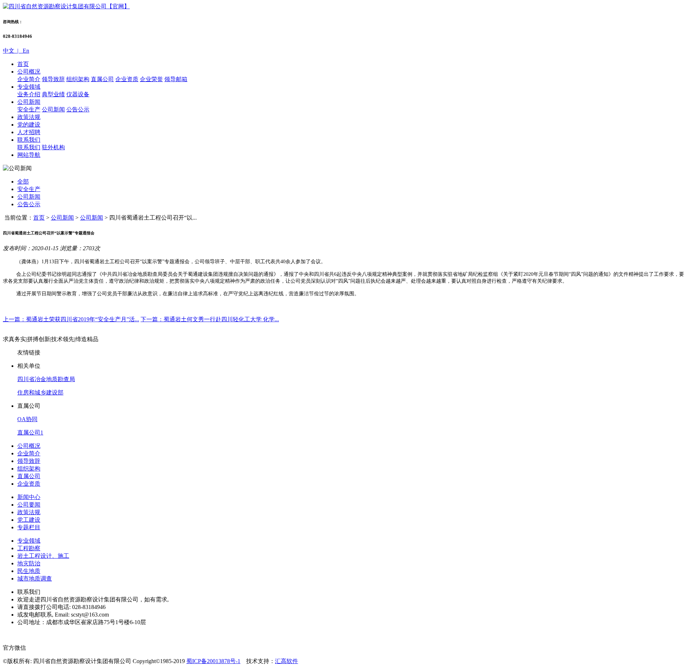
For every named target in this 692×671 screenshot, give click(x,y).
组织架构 (77, 79)
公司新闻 (28, 102)
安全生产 (28, 109)
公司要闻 (28, 505)
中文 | (12, 51)
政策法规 (28, 117)
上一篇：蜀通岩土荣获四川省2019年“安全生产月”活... (71, 319)
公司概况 (28, 72)
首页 (23, 64)
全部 (23, 181)
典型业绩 (53, 94)
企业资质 (126, 79)
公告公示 (77, 109)
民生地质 (28, 571)
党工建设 (28, 520)
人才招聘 (28, 132)
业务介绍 (28, 94)
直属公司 (102, 79)
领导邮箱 (175, 79)
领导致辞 (53, 79)
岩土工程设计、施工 (43, 556)
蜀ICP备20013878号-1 (213, 661)
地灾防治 (28, 563)
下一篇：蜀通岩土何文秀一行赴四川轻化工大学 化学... (210, 319)
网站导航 (28, 155)
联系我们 (28, 140)
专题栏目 (28, 527)
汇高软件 (286, 661)
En (25, 51)
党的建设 (28, 125)
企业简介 (28, 79)
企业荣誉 (151, 79)
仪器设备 (77, 94)
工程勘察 (28, 548)
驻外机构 (53, 147)
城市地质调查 (34, 578)
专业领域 (28, 87)
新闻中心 (28, 497)
